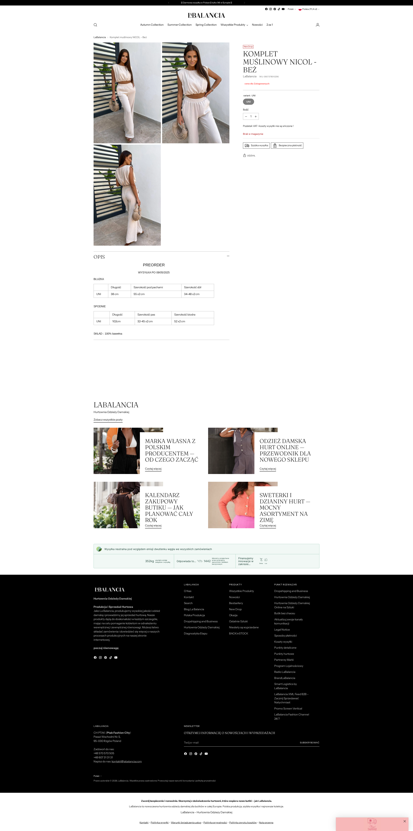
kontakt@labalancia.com (127, 761)
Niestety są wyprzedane (244, 627)
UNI (248, 101)
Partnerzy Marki (284, 659)
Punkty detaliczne (285, 647)
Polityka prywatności (215, 822)
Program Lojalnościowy (288, 666)
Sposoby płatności (285, 635)
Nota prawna (266, 822)
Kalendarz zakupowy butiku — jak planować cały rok (169, 507)
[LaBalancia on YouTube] (283, 9)
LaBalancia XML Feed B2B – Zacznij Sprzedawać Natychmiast (291, 698)
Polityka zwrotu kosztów (243, 822)
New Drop (235, 609)
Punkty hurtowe (284, 653)
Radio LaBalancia (284, 671)
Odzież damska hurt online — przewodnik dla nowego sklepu (285, 450)
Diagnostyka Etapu (195, 633)
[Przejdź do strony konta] (317, 25)
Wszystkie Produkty (241, 591)
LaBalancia (100, 37)
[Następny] (244, 2)
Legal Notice (282, 629)
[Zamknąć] (404, 821)
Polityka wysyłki (160, 822)
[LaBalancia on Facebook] (266, 9)
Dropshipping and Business (201, 621)
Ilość (246, 109)
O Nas (187, 591)
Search (188, 603)
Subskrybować (309, 742)
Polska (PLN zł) (309, 9)
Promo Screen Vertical (288, 708)
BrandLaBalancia (284, 678)
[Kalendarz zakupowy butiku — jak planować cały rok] (128, 506)
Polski (291, 9)
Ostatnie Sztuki (238, 621)
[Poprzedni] (168, 2)
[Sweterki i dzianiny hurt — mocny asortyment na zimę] (243, 506)
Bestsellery (236, 603)
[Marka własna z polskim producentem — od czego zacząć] (128, 451)
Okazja (233, 615)
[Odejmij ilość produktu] (246, 116)
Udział (251, 155)
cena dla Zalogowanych (257, 83)
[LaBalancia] (206, 15)
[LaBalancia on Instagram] (270, 9)
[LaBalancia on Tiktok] (278, 9)
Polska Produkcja (194, 615)
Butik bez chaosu (284, 613)
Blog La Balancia (194, 609)
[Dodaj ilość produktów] (256, 116)
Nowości (234, 597)
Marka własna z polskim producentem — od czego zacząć (171, 450)
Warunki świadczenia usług (186, 822)
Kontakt (189, 597)
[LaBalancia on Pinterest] (274, 9)
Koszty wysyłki (283, 641)
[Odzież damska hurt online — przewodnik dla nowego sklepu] (243, 451)
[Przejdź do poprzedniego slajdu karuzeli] (309, 383)
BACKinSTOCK (238, 633)
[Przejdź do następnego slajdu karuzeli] (316, 383)
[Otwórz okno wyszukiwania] (95, 25)
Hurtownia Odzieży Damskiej (202, 627)
